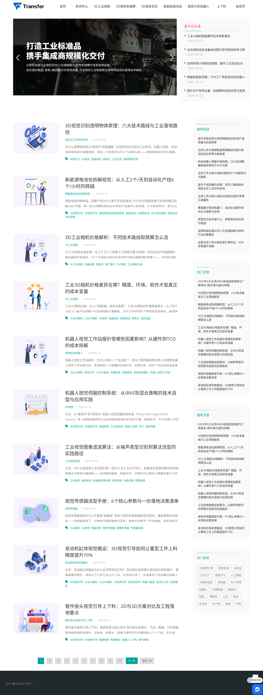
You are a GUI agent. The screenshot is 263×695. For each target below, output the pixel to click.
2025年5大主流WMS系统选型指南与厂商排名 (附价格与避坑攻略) (221, 283)
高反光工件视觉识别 (76, 139)
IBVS (141, 426)
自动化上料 (162, 582)
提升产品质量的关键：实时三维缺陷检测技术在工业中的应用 (221, 186)
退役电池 (131, 213)
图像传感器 (123, 528)
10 (119, 660)
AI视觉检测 (143, 213)
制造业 (232, 589)
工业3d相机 (76, 318)
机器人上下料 (129, 639)
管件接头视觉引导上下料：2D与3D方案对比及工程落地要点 (119, 609)
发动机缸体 (134, 582)
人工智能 (236, 575)
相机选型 (146, 318)
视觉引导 (89, 372)
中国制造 (217, 589)
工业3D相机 (90, 318)
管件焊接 (144, 639)
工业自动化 (117, 426)
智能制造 (125, 318)
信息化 (203, 603)
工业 (225, 596)
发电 (235, 596)
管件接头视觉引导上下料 (79, 620)
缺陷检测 (86, 480)
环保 (238, 603)
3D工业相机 (102, 6)
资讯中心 (81, 6)
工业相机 (75, 528)
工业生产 (204, 575)
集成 (228, 603)
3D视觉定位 (149, 6)
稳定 (201, 596)
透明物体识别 (130, 159)
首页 (63, 6)
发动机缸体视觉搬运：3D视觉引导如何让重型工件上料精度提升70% (121, 551)
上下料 (221, 6)
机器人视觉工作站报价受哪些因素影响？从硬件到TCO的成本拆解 (120, 342)
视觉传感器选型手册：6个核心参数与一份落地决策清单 (122, 501)
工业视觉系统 (73, 461)
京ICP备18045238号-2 (19, 683)
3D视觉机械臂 (126, 6)
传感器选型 (137, 528)
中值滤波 (129, 480)
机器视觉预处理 (102, 480)
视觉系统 (223, 568)
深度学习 (75, 159)
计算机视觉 (206, 582)
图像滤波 (140, 480)
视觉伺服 (150, 426)
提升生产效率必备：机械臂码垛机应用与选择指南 (216, 90)
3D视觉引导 (76, 213)
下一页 (131, 660)
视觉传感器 (71, 508)
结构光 (106, 159)
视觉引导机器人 (198, 6)
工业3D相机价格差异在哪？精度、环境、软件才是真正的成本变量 (121, 288)
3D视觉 (85, 159)
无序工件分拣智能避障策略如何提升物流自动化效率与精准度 (221, 152)
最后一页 (147, 660)
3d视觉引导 (91, 213)
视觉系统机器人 (74, 353)
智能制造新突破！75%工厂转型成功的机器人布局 (216, 77)
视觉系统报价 (141, 372)
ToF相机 (121, 264)
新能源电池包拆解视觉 (78, 193)
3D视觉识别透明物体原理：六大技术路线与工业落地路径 (121, 128)
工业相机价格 (134, 264)
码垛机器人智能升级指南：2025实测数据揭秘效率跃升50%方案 (221, 163)
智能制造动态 (172, 6)
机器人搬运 (148, 582)
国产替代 (110, 264)
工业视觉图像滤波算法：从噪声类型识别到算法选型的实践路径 (120, 450)
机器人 (203, 589)
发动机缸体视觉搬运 (76, 562)
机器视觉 (96, 159)
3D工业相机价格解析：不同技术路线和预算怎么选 (116, 237)
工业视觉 (75, 480)
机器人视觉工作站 (160, 372)
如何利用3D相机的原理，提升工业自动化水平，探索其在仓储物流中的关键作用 (215, 63)
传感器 (222, 582)
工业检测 (117, 159)
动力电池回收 (158, 213)
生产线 (216, 603)
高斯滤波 (117, 480)
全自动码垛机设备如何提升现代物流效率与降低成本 (216, 49)
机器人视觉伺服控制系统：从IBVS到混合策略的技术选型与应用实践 (120, 396)
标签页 (240, 6)
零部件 (213, 596)
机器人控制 (131, 426)
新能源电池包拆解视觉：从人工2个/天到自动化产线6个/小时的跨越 (119, 182)
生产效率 (236, 582)
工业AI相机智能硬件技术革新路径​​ (208, 36)
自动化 (238, 568)
